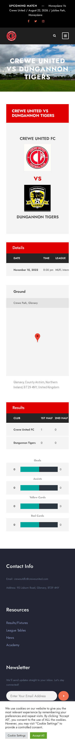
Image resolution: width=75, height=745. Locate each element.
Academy (12, 645)
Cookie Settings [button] (16, 735)
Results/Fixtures (17, 622)
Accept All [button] (38, 735)
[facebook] (28, 21)
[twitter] (35, 21)
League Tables (16, 630)
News (10, 637)
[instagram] (43, 21)
